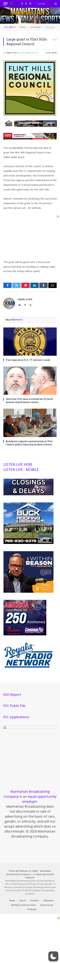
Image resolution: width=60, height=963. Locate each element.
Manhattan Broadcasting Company (28, 872)
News (12, 900)
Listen (41, 3)
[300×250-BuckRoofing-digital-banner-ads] (29, 543)
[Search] (55, 3)
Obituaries (48, 900)
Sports (22, 900)
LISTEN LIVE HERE (18, 464)
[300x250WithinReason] (29, 591)
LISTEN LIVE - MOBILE (21, 469)
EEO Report (12, 694)
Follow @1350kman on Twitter (23, 870)
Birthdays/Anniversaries (23, 904)
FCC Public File (14, 705)
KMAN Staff (11, 52)
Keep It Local (46, 904)
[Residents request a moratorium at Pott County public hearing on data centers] (30, 423)
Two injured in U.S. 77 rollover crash (28, 359)
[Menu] (5, 3)
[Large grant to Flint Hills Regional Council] (30, 115)
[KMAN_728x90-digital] (30, 138)
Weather (34, 900)
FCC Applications (16, 717)
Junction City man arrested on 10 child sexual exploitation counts (29, 400)
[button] (53, 956)
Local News (51, 52)
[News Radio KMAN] (12, 3)
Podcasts (32, 909)
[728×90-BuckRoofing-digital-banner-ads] (30, 125)
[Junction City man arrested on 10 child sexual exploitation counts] (30, 380)
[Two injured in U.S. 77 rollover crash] (30, 341)
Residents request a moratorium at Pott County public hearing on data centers (29, 443)
